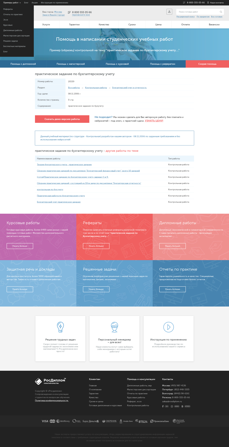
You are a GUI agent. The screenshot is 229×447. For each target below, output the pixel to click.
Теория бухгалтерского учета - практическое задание (64, 164)
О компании (95, 389)
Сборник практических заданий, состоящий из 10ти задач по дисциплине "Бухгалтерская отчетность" (89, 183)
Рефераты (8, 9)
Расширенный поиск (186, 17)
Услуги (46, 24)
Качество (104, 24)
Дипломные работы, (137, 385)
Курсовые (7, 25)
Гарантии (74, 24)
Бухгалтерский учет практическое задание (59, 202)
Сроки (132, 24)
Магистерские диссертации (16, 36)
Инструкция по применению (54, 3)
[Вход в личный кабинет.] (169, 12)
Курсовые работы (136, 397)
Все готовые (216, 17)
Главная (93, 385)
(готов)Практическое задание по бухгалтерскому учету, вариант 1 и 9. (73, 177)
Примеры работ (10, 3)
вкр (150, 385)
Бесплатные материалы (14, 46)
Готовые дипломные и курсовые (105, 405)
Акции (35, 3)
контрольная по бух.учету (50, 189)
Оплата (185, 24)
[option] (60, 338)
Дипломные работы (12, 30)
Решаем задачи (10, 41)
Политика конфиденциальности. (52, 400)
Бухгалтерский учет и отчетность (129, 87)
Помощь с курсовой (117, 64)
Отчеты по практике (13, 14)
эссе (139, 401)
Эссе (5, 20)
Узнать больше (19, 246)
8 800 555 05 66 (82, 12)
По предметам (203, 17)
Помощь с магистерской (71, 64)
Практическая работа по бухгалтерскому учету (61, 196)
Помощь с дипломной (23, 64)
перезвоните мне (81, 15)
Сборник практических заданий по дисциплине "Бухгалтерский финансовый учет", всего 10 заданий (88, 171)
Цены (158, 24)
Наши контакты (217, 3)
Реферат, (131, 401)
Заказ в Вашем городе (53, 15)
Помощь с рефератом (162, 64)
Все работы (74, 87)
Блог (5, 52)
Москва (58, 12)
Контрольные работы (96, 87)
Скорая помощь (207, 64)
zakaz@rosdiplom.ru (172, 401)
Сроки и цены (96, 401)
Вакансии (214, 24)
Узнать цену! (154, 120)
